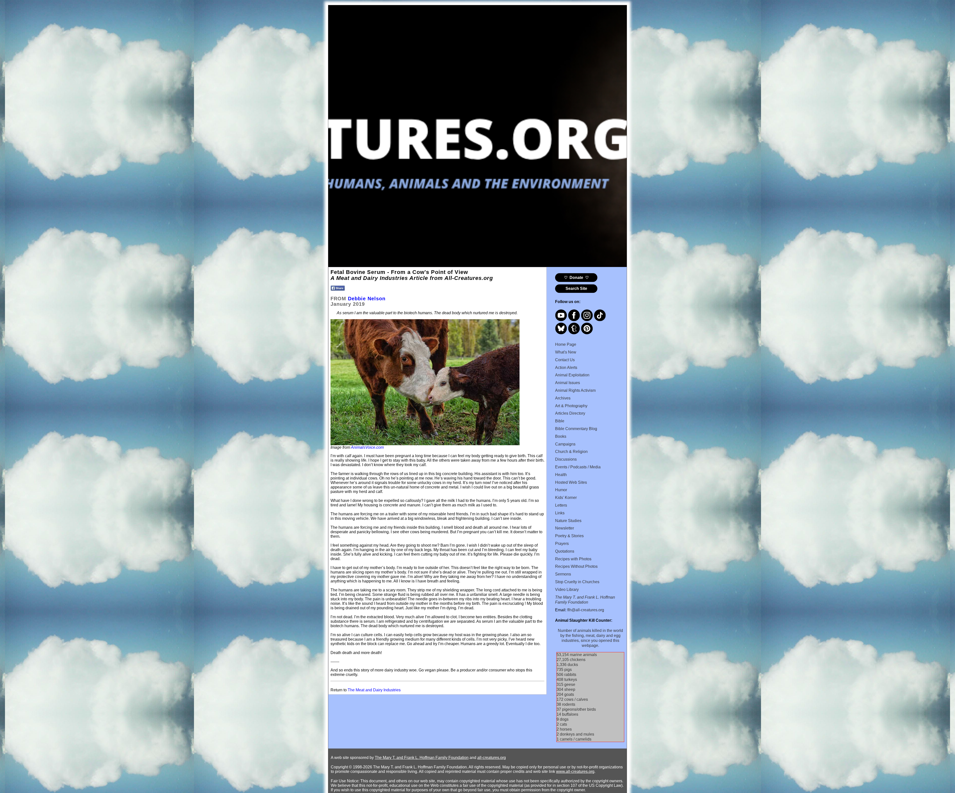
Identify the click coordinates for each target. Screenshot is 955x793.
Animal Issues (567, 383)
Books (560, 436)
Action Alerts (566, 367)
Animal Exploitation (572, 375)
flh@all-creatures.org (585, 610)
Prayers (562, 543)
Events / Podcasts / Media (578, 467)
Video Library (567, 589)
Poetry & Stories (569, 536)
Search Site (576, 288)
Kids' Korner (566, 497)
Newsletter (564, 528)
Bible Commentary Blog (576, 429)
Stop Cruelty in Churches (577, 582)
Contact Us (565, 360)
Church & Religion (571, 451)
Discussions (566, 459)
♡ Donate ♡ (576, 277)
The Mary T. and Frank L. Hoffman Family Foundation (422, 757)
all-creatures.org (491, 757)
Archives (563, 398)
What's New (565, 352)
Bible (559, 421)
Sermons (563, 574)
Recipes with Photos (573, 559)
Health (561, 475)
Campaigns (565, 444)
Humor (561, 490)
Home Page (565, 344)
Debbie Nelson (366, 298)
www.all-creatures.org (575, 771)
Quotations (564, 551)
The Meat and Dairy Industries (374, 690)
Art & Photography (571, 406)
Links (560, 513)
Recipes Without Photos (576, 566)
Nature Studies (568, 521)
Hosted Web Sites (571, 482)
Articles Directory (570, 413)
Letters (561, 505)
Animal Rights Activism (575, 390)
